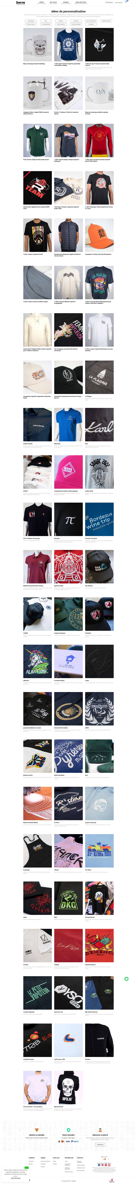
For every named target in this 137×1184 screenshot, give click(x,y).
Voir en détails (45, 66)
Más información (15, 1178)
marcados (55, 1164)
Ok (26, 1167)
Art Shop (53, 3)
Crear (41, 3)
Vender (66, 3)
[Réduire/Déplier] (126, 979)
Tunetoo (54, 1161)
